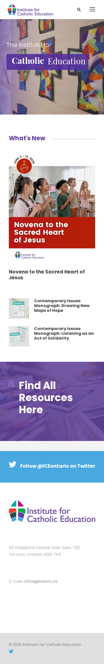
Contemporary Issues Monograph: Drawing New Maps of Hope (62, 305)
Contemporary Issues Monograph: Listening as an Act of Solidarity (64, 333)
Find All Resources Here (46, 397)
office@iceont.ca (40, 581)
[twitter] (11, 652)
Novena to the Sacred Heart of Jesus (47, 274)
